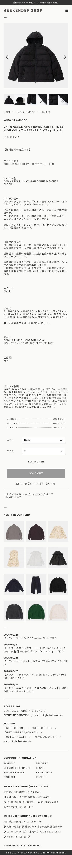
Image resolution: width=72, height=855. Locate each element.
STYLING (37, 710)
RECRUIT (41, 777)
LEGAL (40, 767)
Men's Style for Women (49, 715)
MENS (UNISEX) (26, 111)
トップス (27, 494)
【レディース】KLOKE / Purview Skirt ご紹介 (30, 638)
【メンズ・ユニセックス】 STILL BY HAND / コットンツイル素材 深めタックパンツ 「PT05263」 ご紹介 (35, 649)
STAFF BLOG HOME (15, 710)
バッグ (49, 494)
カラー (10, 440)
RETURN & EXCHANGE (17, 767)
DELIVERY (42, 763)
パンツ (39, 494)
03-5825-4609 (49, 802)
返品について (13, 497)
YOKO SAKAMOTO (16, 120)
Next (62, 55)
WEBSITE (12, 807)
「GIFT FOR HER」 (42, 727)
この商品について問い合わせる (37, 483)
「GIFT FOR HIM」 (15, 727)
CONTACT (9, 777)
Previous (10, 55)
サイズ (10, 450)
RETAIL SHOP (44, 772)
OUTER (46, 111)
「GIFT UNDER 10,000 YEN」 (21, 732)
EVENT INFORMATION (17, 715)
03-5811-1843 (51, 831)
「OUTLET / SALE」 (15, 736)
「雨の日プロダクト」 (45, 736)
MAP (38, 792)
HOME (7, 111)
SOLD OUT (36, 473)
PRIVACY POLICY (14, 772)
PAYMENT (9, 763)
